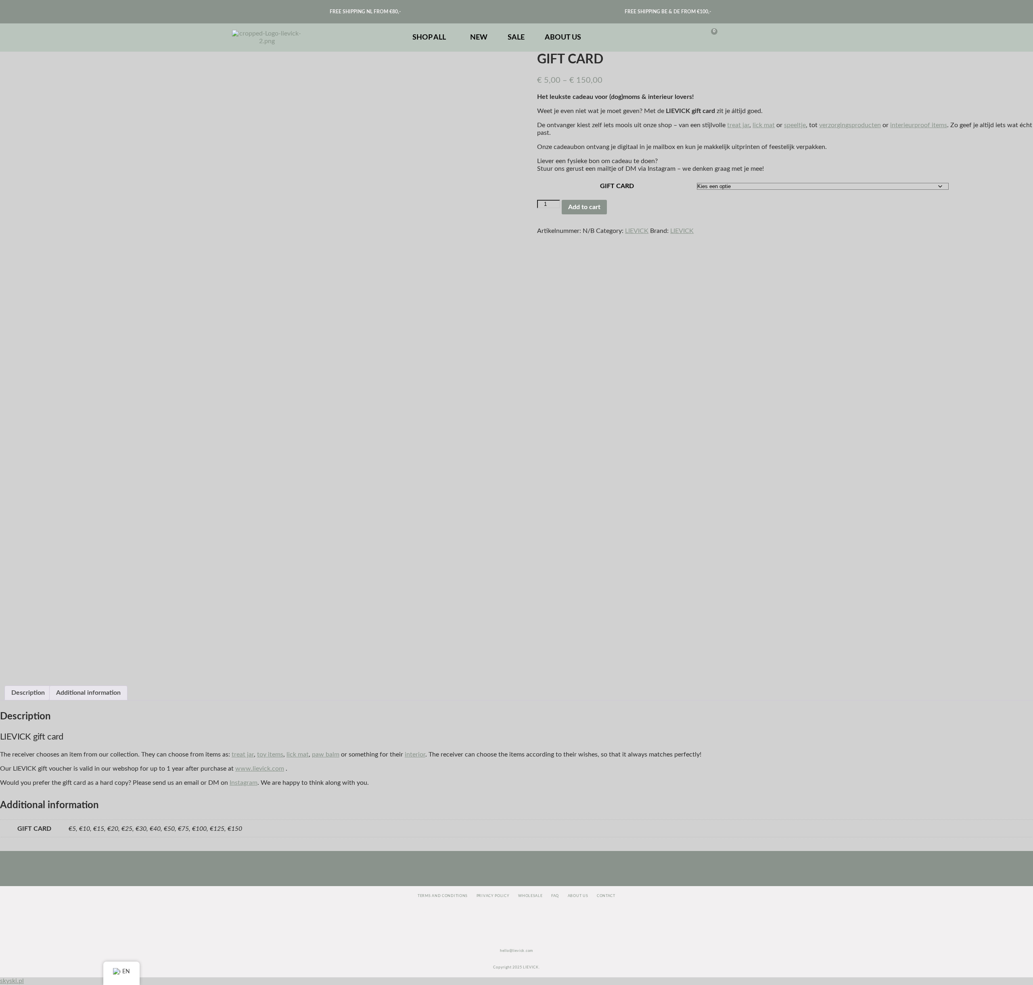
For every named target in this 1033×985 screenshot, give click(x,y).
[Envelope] (516, 865)
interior (415, 754)
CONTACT (606, 896)
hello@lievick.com (516, 951)
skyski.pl (12, 981)
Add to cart (584, 207)
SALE (516, 37)
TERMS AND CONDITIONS (443, 896)
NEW (478, 37)
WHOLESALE (530, 896)
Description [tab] (28, 693)
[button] (431, 37)
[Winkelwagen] (709, 37)
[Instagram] (493, 865)
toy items (270, 754)
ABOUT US (563, 37)
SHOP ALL (429, 37)
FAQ (555, 896)
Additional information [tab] (88, 693)
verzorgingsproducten (850, 125)
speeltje (795, 125)
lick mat (764, 125)
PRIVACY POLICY (493, 896)
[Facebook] (540, 865)
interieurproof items (918, 125)
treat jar (738, 125)
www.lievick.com (259, 768)
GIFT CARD (617, 186)
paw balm (325, 754)
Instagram (243, 783)
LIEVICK (636, 231)
